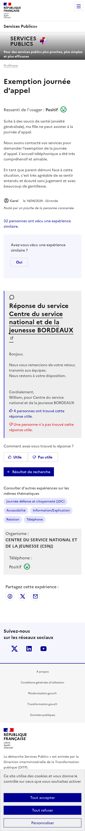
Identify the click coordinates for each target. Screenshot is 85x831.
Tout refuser (42, 810)
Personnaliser (42, 823)
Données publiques (42, 715)
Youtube (43, 648)
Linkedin (29, 648)
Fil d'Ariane (11, 66)
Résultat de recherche (31, 472)
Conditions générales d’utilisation (42, 683)
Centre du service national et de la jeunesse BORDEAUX (41, 322)
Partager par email (35, 596)
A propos (42, 672)
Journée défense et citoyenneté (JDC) (35, 501)
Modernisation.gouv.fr (42, 693)
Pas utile (45, 457)
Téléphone (35, 519)
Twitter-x (14, 648)
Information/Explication (51, 510)
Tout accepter (42, 797)
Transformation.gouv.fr (42, 704)
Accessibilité (16, 510)
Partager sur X (22, 596)
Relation (12, 519)
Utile (17, 457)
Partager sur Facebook (10, 596)
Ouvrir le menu (78, 6)
